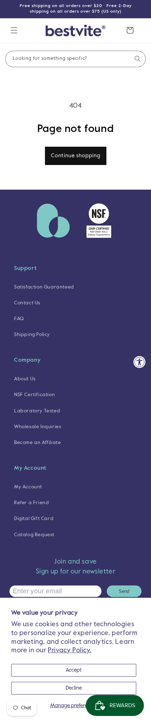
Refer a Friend (31, 502)
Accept (74, 670)
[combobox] (75, 59)
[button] (14, 30)
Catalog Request (34, 534)
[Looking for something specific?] (137, 58)
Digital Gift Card (33, 518)
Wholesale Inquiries (37, 426)
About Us (25, 378)
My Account (28, 486)
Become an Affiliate (37, 442)
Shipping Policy (32, 334)
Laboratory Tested (37, 410)
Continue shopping (75, 155)
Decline (74, 688)
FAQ (19, 318)
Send (124, 591)
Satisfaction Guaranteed (44, 287)
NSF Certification (34, 394)
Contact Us (27, 302)
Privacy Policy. (69, 650)
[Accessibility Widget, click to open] (139, 361)
